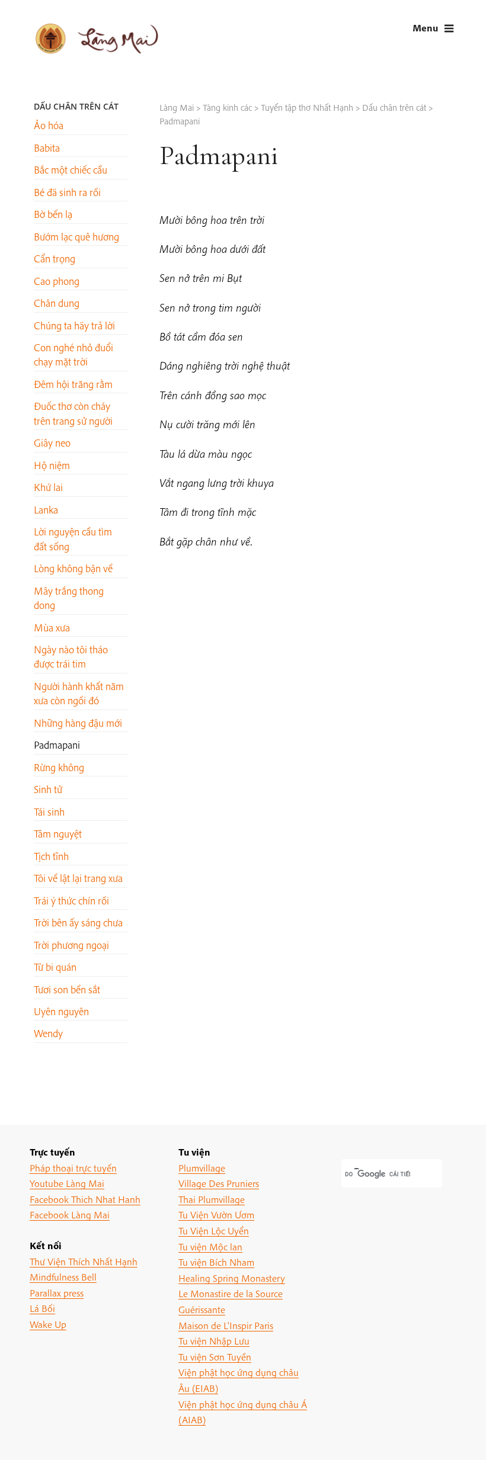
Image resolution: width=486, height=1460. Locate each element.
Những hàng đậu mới (78, 723)
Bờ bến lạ (53, 214)
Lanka (46, 509)
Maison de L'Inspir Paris (225, 1325)
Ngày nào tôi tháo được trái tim (71, 656)
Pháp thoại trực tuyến (73, 1167)
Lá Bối (42, 1308)
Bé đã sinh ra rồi (67, 192)
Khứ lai (48, 487)
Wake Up (48, 1324)
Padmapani (57, 745)
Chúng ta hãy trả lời (74, 325)
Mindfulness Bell (63, 1276)
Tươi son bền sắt (67, 989)
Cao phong (56, 281)
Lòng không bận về (73, 568)
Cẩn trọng (54, 258)
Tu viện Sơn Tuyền (214, 1356)
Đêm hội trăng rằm (73, 384)
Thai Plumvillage (211, 1199)
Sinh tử (48, 789)
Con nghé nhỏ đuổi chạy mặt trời (73, 354)
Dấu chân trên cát (76, 106)
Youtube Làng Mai (67, 1183)
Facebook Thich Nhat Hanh (85, 1199)
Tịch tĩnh (51, 856)
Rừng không (59, 767)
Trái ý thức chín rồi (71, 900)
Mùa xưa (52, 627)
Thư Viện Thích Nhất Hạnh (84, 1261)
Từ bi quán (55, 967)
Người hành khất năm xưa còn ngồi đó (79, 693)
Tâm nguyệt (58, 833)
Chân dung (56, 303)
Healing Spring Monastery (231, 1278)
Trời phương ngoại (71, 945)
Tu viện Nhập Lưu (214, 1340)
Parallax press (57, 1292)
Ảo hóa (48, 125)
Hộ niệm (52, 465)
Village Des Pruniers (218, 1183)
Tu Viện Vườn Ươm (216, 1214)
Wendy (48, 1033)
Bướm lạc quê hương (76, 236)
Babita (47, 148)
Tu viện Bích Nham (216, 1262)
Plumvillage (201, 1167)
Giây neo (52, 443)
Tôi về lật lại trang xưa (78, 878)
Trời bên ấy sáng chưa (78, 922)
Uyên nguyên (61, 1011)
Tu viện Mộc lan (210, 1246)
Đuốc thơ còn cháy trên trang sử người (73, 413)
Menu (425, 27)
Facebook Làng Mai (70, 1214)
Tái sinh (49, 812)
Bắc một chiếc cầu (70, 170)
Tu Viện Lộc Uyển (213, 1230)
